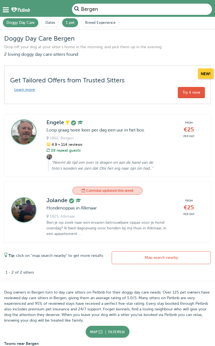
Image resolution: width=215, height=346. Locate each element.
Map (94, 332)
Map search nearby (161, 257)
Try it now (191, 92)
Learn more (24, 89)
